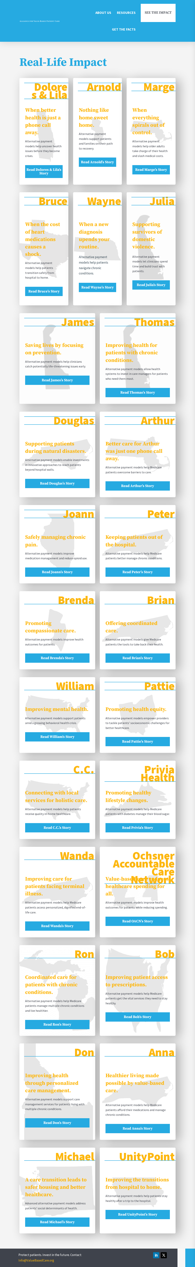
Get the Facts (124, 29)
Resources (126, 12)
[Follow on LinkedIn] (156, 1255)
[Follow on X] (164, 1255)
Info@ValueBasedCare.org (36, 1260)
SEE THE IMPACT (158, 12)
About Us (103, 12)
